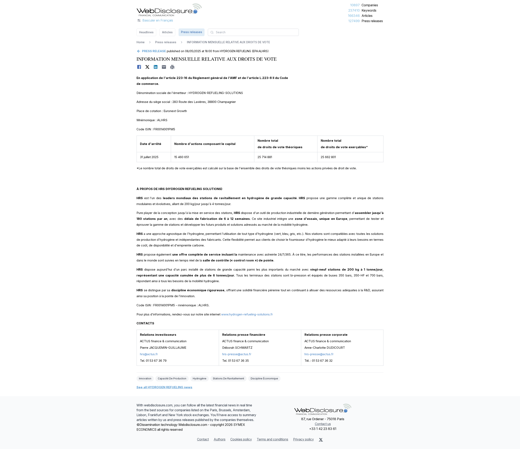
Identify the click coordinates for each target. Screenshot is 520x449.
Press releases (372, 21)
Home (140, 42)
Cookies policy (241, 439)
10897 (355, 5)
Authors (219, 439)
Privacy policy (303, 439)
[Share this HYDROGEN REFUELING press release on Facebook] (139, 67)
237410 (354, 10)
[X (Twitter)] (321, 440)
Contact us (323, 424)
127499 (354, 21)
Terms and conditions (272, 439)
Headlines (146, 32)
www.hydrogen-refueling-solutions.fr (247, 314)
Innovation (145, 378)
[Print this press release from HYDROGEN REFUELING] (172, 67)
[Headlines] (169, 9)
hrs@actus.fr (149, 354)
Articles (367, 16)
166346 (354, 16)
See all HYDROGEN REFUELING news (164, 387)
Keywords (369, 10)
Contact (203, 439)
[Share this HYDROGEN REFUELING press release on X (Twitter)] (147, 67)
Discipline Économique (264, 378)
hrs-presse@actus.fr (236, 354)
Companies (370, 5)
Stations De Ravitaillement (228, 378)
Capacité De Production (172, 378)
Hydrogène (199, 378)
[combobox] (253, 32)
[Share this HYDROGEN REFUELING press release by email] (164, 67)
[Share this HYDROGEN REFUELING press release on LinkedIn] (155, 67)
